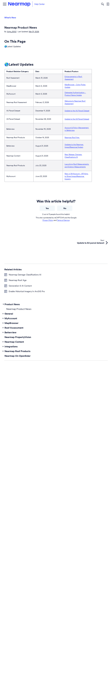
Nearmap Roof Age (72, 137)
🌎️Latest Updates (12, 46)
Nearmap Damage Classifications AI (25, 274)
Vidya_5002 (11, 31)
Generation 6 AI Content (20, 285)
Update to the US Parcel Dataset (77, 119)
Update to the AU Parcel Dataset (77, 111)
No (64, 208)
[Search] (102, 4)
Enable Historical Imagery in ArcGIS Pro (27, 291)
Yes (47, 208)
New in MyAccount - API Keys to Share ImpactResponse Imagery (76, 176)
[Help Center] (26, 4)
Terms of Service (63, 220)
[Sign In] (107, 4)
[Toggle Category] (3, 304)
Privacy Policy (48, 220)
